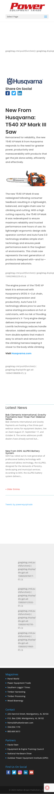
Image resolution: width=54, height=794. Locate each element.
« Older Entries (12, 489)
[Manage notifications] (47, 787)
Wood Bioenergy (15, 700)
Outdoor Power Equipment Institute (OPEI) (27, 758)
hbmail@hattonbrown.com (20, 722)
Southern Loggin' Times (18, 687)
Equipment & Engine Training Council (25, 749)
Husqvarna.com (21, 353)
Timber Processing (16, 696)
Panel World (13, 678)
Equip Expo (12, 744)
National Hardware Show (19, 753)
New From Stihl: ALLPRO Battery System (22, 452)
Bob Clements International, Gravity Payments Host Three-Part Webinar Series (25, 417)
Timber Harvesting (16, 691)
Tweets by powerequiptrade (19, 504)
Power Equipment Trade (19, 683)
